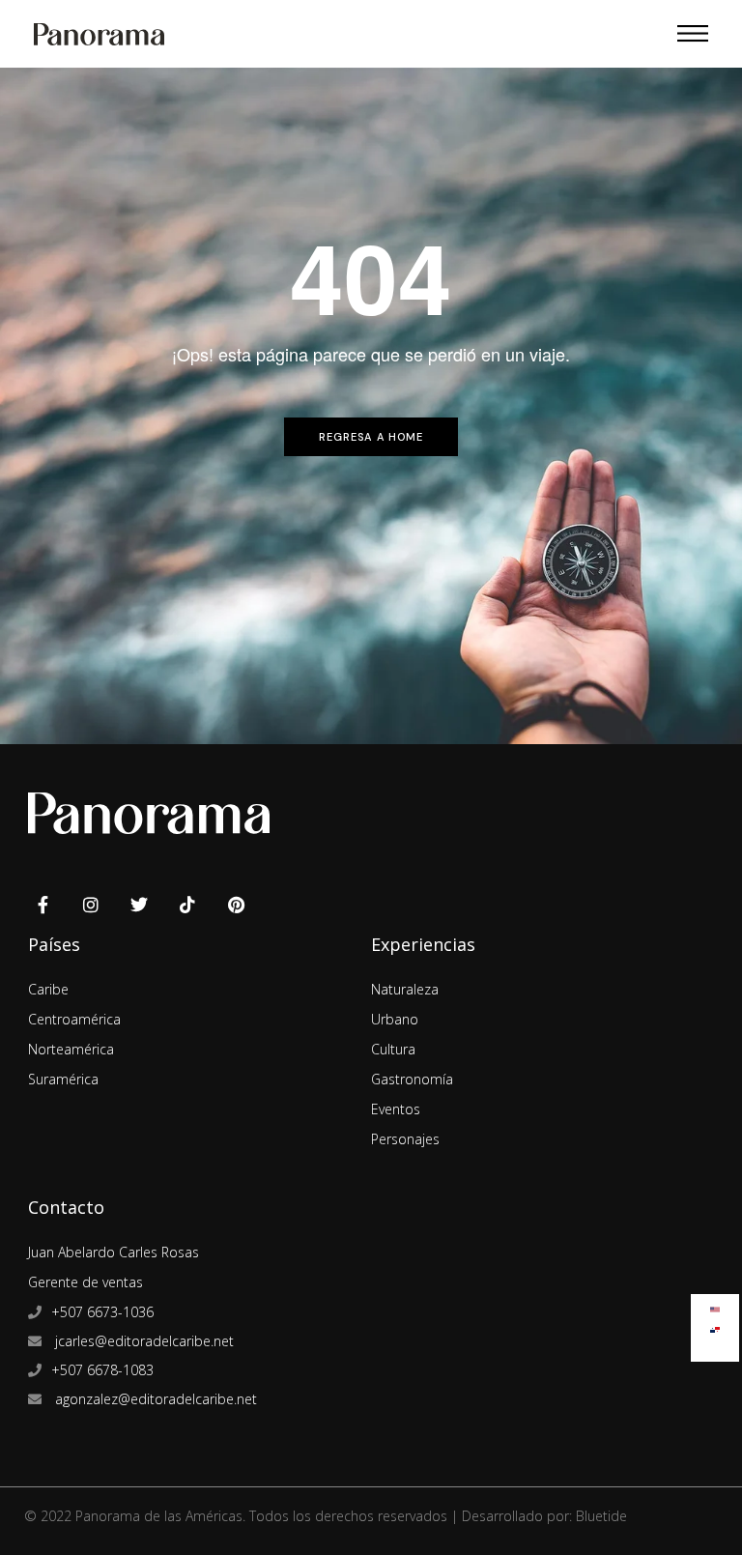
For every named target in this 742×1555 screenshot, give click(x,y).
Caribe (48, 989)
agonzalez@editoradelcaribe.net (154, 1399)
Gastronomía (412, 1079)
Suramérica (63, 1079)
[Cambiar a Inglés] (715, 1305)
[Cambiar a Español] (715, 1325)
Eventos (395, 1109)
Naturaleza (405, 989)
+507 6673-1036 (102, 1312)
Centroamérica (74, 1019)
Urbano (394, 1019)
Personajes (405, 1139)
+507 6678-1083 (102, 1370)
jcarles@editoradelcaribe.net (142, 1341)
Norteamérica (71, 1049)
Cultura (393, 1049)
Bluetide (601, 1516)
